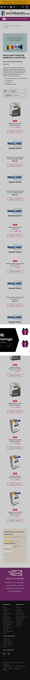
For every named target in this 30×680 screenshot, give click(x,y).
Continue (8, 345)
